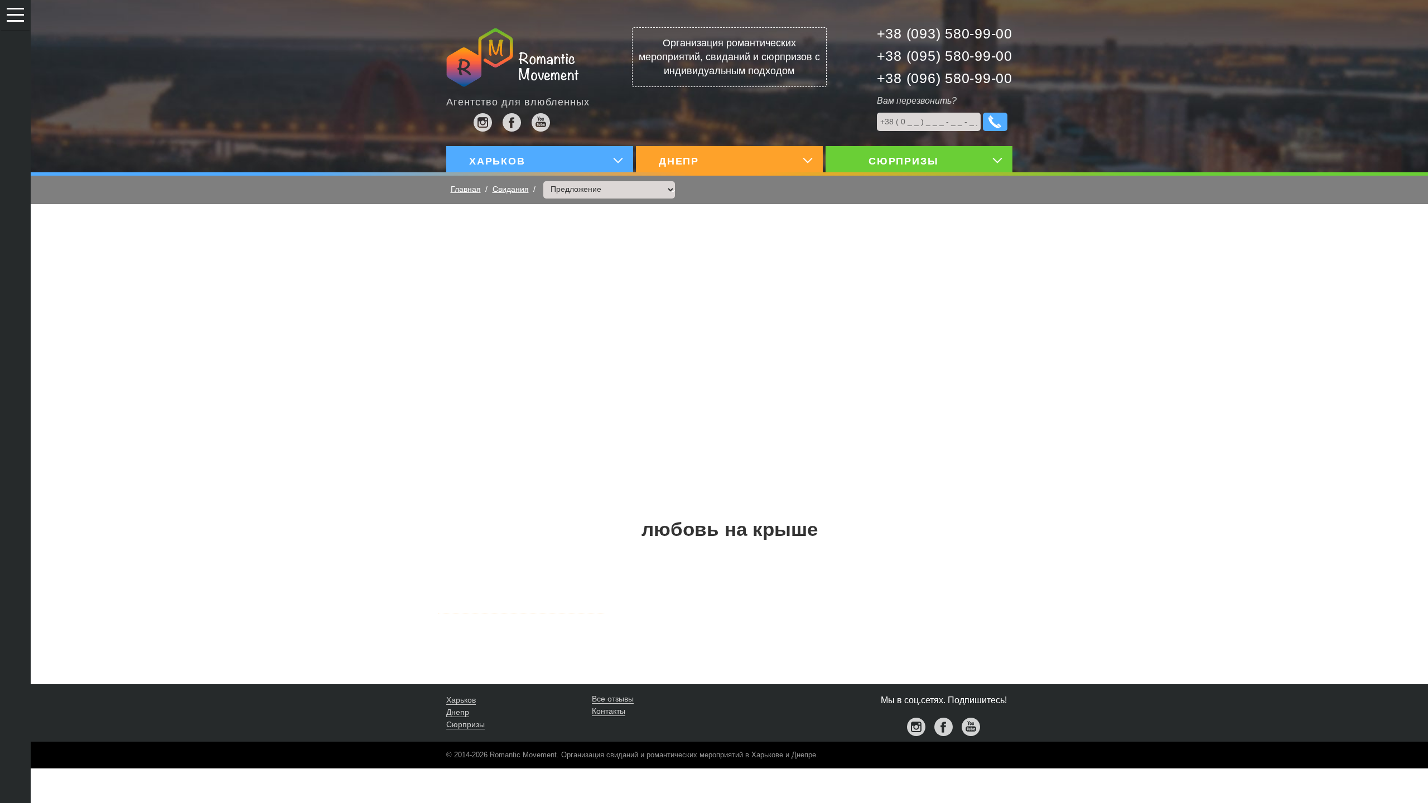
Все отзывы (613, 698)
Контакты (608, 711)
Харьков (461, 699)
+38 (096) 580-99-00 (944, 78)
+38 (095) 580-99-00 (944, 56)
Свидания (511, 189)
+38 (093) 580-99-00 (944, 33)
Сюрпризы (465, 724)
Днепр (457, 712)
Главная (466, 189)
